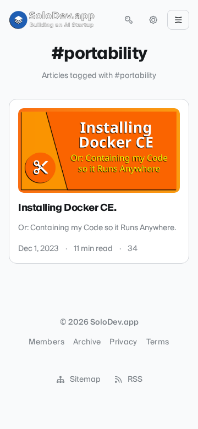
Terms (157, 342)
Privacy (123, 342)
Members (46, 342)
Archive (87, 342)
